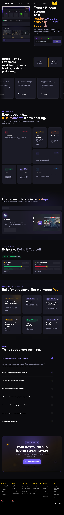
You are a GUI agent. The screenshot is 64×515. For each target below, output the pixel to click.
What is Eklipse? (46, 485)
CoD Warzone (14, 486)
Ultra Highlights (4, 494)
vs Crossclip (35, 490)
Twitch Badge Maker (26, 488)
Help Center (45, 491)
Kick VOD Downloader (26, 495)
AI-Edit (2, 491)
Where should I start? (47, 488)
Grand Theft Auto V (15, 493)
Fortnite (13, 488)
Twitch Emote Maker (26, 485)
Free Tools (24, 483)
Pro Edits (2, 492)
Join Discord (45, 496)
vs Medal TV (35, 486)
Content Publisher (4, 496)
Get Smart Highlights (33, 461)
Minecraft (13, 495)
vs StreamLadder (36, 488)
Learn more (10, 230)
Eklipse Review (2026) (37, 495)
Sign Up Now (54, 3)
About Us (55, 485)
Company (56, 483)
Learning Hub (45, 493)
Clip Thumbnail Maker (26, 490)
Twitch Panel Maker (25, 486)
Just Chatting (14, 490)
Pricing (55, 491)
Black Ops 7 (14, 485)
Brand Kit (55, 492)
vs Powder (34, 491)
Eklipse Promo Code (57, 486)
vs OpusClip (35, 485)
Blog (44, 495)
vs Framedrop (35, 493)
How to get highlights (47, 490)
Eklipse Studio (3, 489)
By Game (13, 483)
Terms (55, 496)
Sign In (49, 3)
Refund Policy (56, 494)
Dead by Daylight (15, 491)
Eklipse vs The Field (37, 483)
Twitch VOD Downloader (26, 493)
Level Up (45, 483)
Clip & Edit (3, 483)
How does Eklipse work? (47, 486)
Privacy (55, 497)
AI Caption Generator (26, 491)
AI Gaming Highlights (5, 485)
